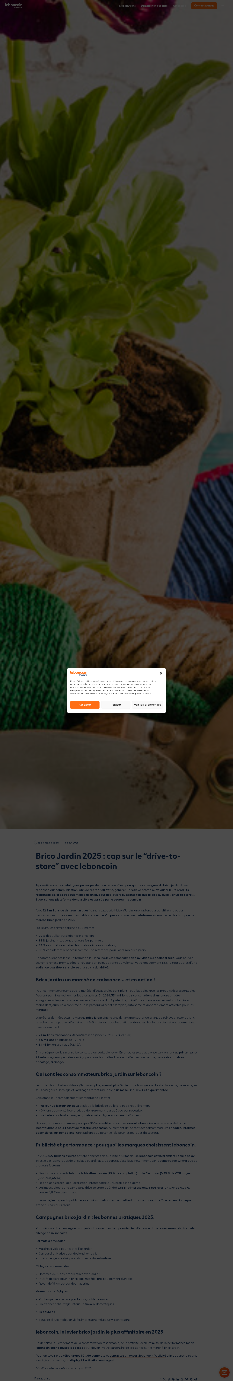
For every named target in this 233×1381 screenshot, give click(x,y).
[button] (161, 673)
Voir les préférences (147, 704)
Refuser (116, 704)
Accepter (85, 704)
